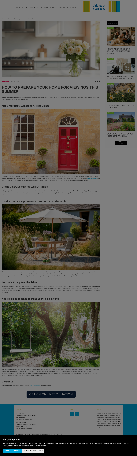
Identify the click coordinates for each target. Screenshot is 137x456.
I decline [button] (17, 450)
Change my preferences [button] (33, 450)
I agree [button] (7, 450)
